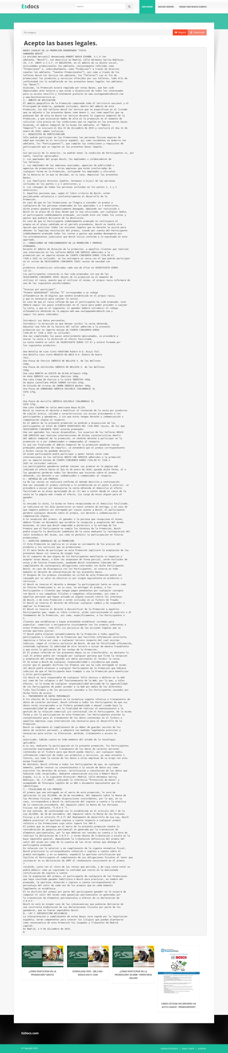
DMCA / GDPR (188, 1048)
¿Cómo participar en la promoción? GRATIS (42, 973)
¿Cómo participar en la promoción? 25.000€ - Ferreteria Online (133, 975)
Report (181, 32)
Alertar (202, 1048)
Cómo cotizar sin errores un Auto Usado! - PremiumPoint (178, 1005)
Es (30, 6)
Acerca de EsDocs (169, 1048)
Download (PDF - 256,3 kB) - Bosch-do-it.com (87, 973)
